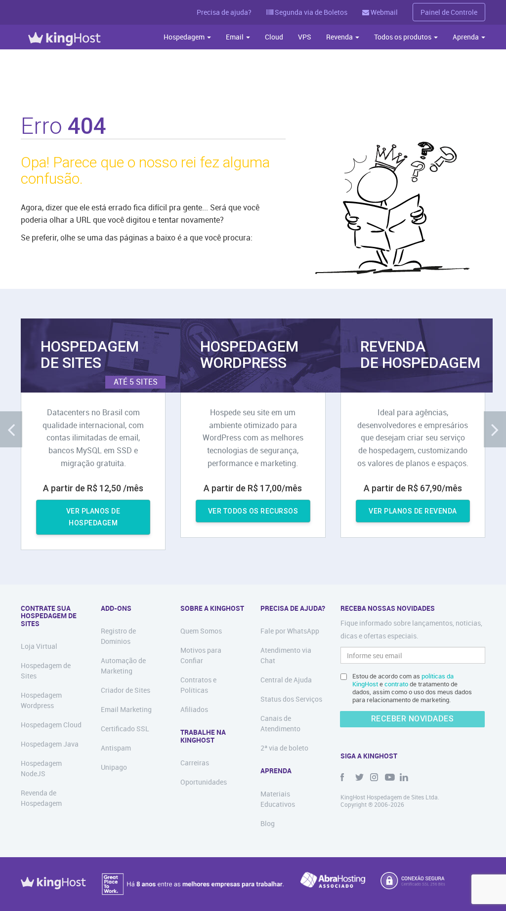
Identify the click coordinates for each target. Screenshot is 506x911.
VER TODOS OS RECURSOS (253, 511)
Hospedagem (185, 36)
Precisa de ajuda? (224, 12)
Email (235, 36)
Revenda (340, 36)
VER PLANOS (93, 517)
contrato (396, 683)
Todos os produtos (403, 36)
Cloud (274, 36)
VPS (304, 36)
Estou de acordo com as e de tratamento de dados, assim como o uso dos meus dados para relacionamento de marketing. (412, 688)
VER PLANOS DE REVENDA (413, 511)
